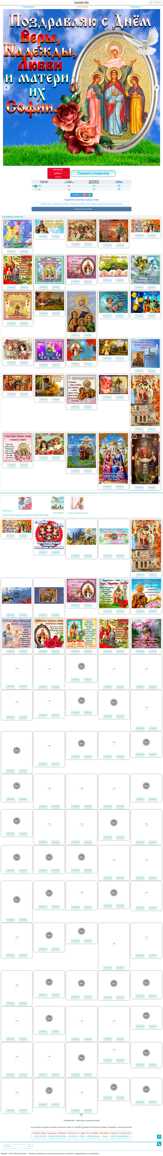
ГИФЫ (82, 1133)
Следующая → (136, 7)
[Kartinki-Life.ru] (81, 3)
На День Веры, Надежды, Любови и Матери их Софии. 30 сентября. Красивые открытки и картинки (81, 204)
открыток (40, 1133)
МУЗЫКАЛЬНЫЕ (93, 1133)
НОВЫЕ (105, 1133)
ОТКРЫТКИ (73, 1133)
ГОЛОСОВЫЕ (82, 7)
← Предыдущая (27, 7)
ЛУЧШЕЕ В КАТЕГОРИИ (57, 1133)
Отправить (76, 195)
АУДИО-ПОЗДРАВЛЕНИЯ (119, 1133)
